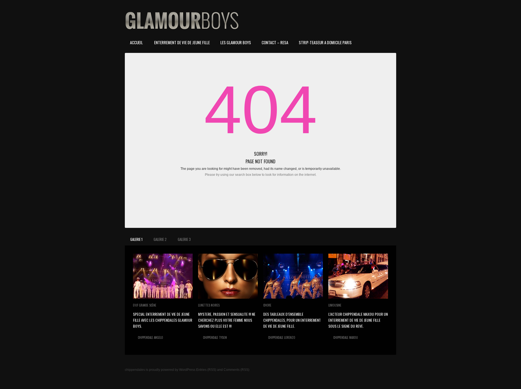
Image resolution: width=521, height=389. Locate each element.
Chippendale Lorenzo (281, 337)
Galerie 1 (136, 239)
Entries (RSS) (206, 370)
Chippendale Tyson (215, 337)
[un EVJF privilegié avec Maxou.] (358, 276)
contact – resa (275, 42)
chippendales (135, 370)
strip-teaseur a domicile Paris (325, 42)
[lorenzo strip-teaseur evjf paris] (293, 276)
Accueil (136, 42)
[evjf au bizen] (163, 276)
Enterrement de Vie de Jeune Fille (181, 42)
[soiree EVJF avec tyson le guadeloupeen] (228, 276)
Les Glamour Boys (235, 42)
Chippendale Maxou (345, 337)
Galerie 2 (160, 239)
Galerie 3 (184, 239)
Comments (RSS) (236, 370)
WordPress (187, 370)
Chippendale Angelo (150, 337)
